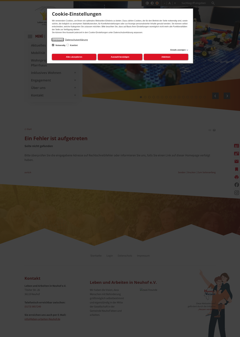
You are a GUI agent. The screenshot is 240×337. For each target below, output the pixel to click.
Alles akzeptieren (74, 57)
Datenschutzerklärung (76, 39)
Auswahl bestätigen (120, 57)
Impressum (58, 39)
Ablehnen (165, 57)
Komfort (74, 45)
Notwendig (60, 45)
